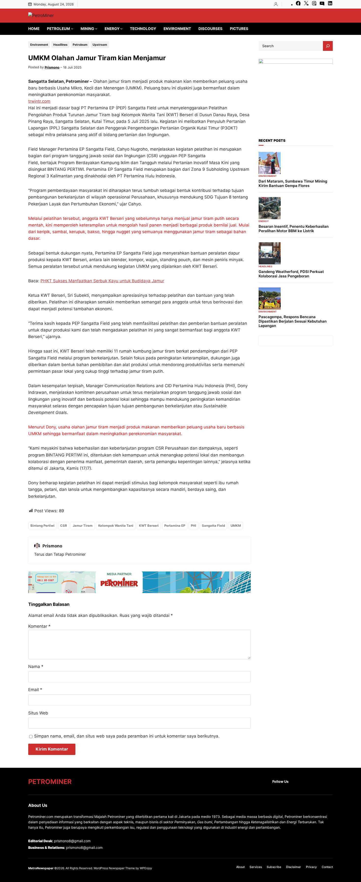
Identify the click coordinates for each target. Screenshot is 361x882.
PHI (193, 525)
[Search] (328, 46)
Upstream (100, 44)
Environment (39, 44)
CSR (63, 525)
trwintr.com (39, 101)
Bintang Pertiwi (42, 525)
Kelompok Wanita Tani (115, 525)
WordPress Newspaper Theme (114, 868)
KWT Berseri (149, 525)
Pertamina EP (174, 525)
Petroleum (80, 44)
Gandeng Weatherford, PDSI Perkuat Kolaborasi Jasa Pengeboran (291, 274)
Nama (35, 666)
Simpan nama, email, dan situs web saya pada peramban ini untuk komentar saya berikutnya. (127, 736)
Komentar (39, 626)
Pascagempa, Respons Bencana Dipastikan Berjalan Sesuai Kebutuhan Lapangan (293, 321)
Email (35, 689)
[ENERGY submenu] (121, 29)
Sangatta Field (213, 525)
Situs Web (38, 713)
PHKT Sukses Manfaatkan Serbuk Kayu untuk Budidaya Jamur (102, 280)
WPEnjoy (146, 868)
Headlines (60, 44)
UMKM (236, 525)
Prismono (52, 67)
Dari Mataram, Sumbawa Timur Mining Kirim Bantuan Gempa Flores (293, 183)
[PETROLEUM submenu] (72, 29)
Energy (264, 221)
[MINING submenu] (96, 29)
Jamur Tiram (83, 525)
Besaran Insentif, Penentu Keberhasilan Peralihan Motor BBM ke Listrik (294, 228)
